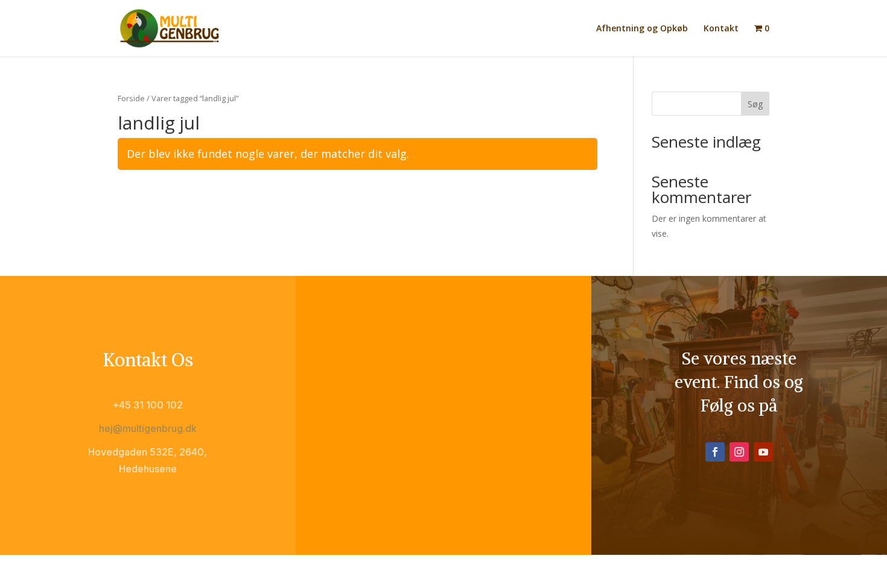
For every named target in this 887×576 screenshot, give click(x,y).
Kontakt (721, 29)
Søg (755, 104)
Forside (131, 98)
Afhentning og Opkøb (642, 29)
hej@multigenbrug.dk (148, 428)
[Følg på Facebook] (715, 452)
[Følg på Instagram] (739, 452)
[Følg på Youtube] (763, 452)
